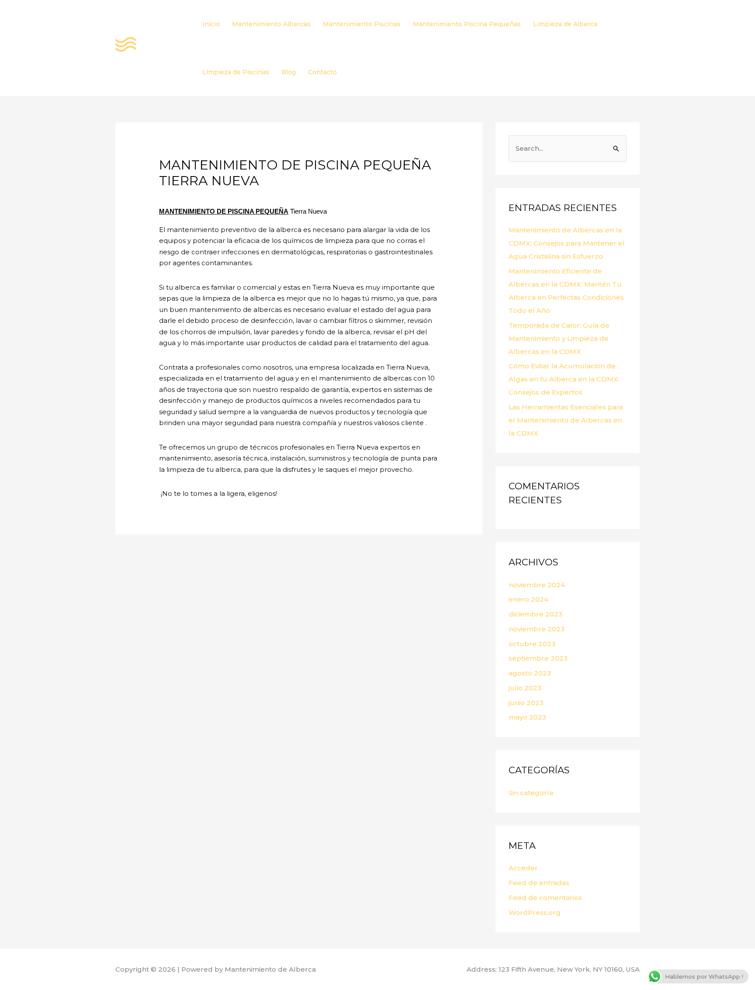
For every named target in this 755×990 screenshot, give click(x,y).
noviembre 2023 (537, 629)
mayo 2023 (527, 717)
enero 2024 (528, 599)
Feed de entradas (539, 883)
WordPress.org (535, 912)
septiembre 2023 (538, 658)
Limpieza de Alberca (565, 24)
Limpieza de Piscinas (235, 72)
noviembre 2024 (537, 585)
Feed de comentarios (545, 897)
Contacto (322, 72)
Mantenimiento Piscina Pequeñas (467, 24)
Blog (288, 72)
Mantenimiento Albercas (271, 24)
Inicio (211, 24)
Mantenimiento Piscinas (362, 24)
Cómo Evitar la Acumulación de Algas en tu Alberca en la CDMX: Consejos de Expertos (564, 379)
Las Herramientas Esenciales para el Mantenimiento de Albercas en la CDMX (566, 420)
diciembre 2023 (535, 614)
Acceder (523, 868)
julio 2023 (525, 688)
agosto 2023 (530, 673)
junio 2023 (526, 703)
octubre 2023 (532, 644)
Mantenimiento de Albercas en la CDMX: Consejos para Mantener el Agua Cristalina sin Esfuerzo (567, 243)
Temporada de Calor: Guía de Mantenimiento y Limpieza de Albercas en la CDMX (559, 338)
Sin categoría (531, 793)
